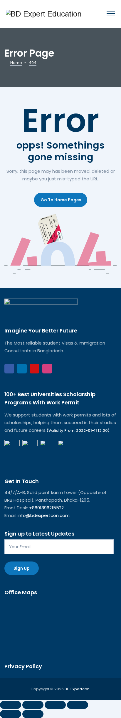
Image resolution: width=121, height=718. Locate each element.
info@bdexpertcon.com (44, 515)
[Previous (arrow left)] (10, 714)
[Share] (55, 705)
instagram (47, 368)
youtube (34, 368)
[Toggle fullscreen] (32, 705)
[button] (60, 200)
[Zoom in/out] (10, 705)
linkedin (22, 368)
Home (16, 62)
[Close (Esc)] (77, 705)
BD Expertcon (77, 689)
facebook (9, 368)
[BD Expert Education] (44, 14)
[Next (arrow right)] (32, 714)
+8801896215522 (46, 508)
